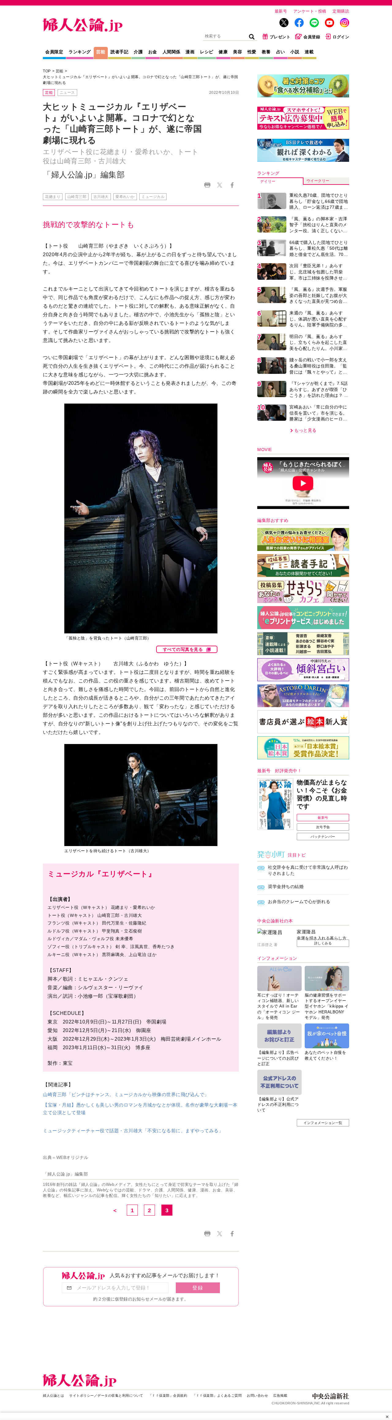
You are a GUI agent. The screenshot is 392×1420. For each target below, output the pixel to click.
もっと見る (305, 430)
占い (280, 51)
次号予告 (323, 827)
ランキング (80, 51)
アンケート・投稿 (309, 11)
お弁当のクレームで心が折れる (299, 901)
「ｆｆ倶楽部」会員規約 (168, 1395)
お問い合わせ (257, 1395)
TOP (47, 71)
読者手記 (119, 51)
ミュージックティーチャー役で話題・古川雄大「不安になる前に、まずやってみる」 (133, 1130)
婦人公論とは (53, 1395)
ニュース (67, 92)
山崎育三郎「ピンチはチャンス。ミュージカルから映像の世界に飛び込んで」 (126, 1094)
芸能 (100, 51)
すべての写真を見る (183, 649)
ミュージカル (152, 197)
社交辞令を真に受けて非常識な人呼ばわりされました (308, 870)
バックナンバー (323, 836)
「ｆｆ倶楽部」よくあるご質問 (217, 1395)
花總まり (52, 197)
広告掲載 (280, 1395)
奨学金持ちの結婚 (285, 886)
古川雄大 (101, 197)
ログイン (341, 37)
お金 (152, 51)
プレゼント (280, 37)
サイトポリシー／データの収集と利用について (106, 1395)
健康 (223, 51)
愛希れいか (125, 197)
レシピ (206, 51)
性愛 (251, 51)
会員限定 (54, 51)
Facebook (232, 185)
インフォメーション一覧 (322, 1123)
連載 (309, 51)
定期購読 (341, 11)
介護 (138, 51)
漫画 (190, 51)
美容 (237, 51)
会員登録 (311, 37)
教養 (266, 51)
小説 (294, 51)
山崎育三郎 (77, 197)
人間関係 (171, 51)
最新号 (281, 11)
